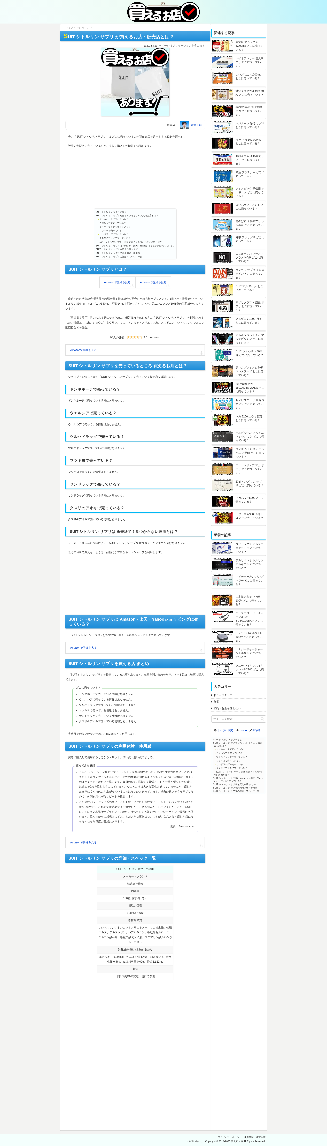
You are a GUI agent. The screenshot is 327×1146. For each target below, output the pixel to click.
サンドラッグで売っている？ (113, 234)
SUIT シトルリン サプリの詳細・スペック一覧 (119, 256)
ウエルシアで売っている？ (112, 223)
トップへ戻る (225, 730)
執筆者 (257, 730)
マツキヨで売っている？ (111, 230)
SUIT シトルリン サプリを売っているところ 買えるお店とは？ (127, 215)
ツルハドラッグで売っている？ (114, 227)
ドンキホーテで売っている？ (113, 219)
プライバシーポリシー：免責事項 (236, 1137)
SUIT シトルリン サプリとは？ (111, 212)
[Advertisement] (135, 178)
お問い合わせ (196, 1141)
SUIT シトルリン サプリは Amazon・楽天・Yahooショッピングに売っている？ (135, 245)
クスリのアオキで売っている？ (114, 238)
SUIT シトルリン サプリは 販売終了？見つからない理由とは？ (130, 242)
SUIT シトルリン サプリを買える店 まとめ (117, 249)
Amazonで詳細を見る (117, 282)
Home (243, 730)
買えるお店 (237, 1141)
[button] (262, 719)
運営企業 (261, 1137)
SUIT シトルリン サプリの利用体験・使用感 (118, 253)
